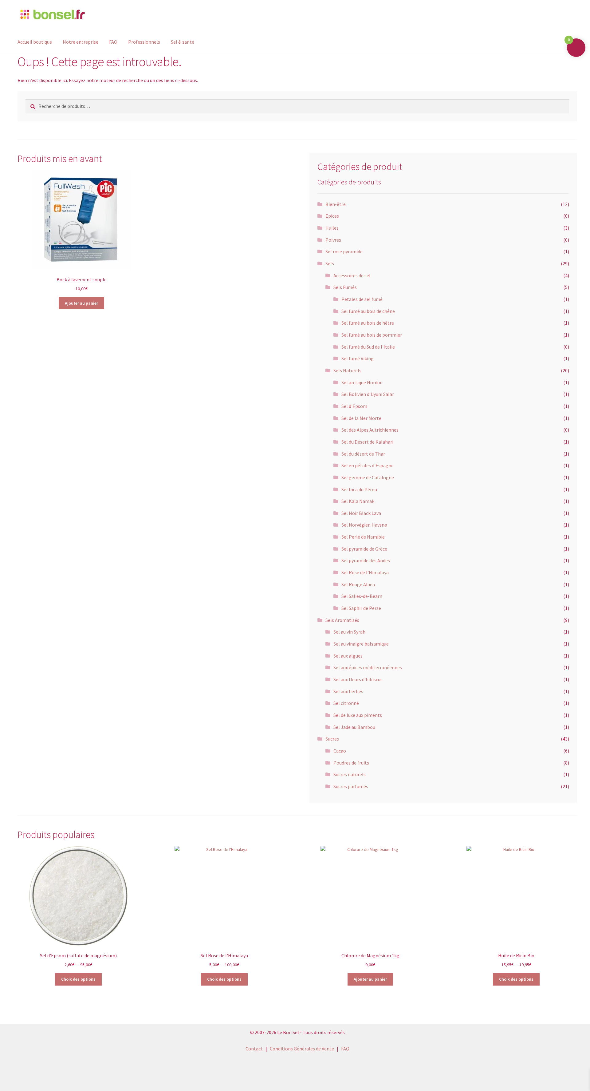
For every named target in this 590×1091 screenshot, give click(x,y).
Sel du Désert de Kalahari (367, 442)
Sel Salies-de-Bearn (361, 596)
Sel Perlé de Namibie (363, 537)
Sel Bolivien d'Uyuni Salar (367, 394)
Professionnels (144, 42)
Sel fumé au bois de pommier (371, 335)
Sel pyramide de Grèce (364, 549)
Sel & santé (182, 42)
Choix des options (78, 979)
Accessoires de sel (352, 275)
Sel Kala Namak (357, 501)
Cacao (339, 751)
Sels (329, 263)
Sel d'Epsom (354, 406)
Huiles (332, 228)
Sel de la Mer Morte (361, 418)
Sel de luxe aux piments (357, 715)
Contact (254, 1049)
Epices (332, 216)
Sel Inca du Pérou (359, 489)
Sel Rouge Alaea (358, 584)
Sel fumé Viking (357, 358)
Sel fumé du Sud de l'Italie (368, 347)
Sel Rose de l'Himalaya (365, 572)
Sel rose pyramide (344, 251)
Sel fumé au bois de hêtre (367, 323)
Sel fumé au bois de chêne (368, 311)
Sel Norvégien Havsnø (364, 525)
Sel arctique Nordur (361, 382)
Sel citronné (346, 703)
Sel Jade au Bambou (354, 727)
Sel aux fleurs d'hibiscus (358, 679)
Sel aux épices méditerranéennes (367, 667)
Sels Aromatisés (342, 620)
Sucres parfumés (350, 786)
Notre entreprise (80, 42)
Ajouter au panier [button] (81, 303)
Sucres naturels (349, 774)
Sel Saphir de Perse (361, 608)
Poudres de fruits (351, 763)
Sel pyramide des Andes (365, 560)
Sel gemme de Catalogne (367, 477)
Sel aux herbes (348, 691)
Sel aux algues (348, 656)
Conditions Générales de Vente (302, 1049)
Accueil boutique (35, 42)
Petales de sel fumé (362, 299)
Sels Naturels (347, 370)
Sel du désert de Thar (363, 454)
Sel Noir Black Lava (361, 513)
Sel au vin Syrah (349, 632)
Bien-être (335, 204)
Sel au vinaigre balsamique (361, 644)
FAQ (113, 42)
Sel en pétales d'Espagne (367, 465)
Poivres (333, 240)
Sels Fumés (345, 287)
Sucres (332, 739)
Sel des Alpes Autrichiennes (370, 430)
